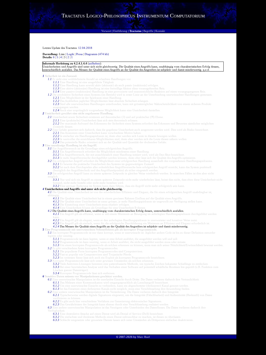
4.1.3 (56, 204)
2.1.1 (56, 120)
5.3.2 (56, 263)
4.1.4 (56, 207)
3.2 (50, 160)
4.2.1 (56, 213)
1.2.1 (56, 97)
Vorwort (106, 30)
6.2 (50, 291)
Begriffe (148, 30)
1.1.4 (56, 91)
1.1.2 (56, 85)
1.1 (50, 79)
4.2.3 (56, 223)
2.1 (50, 117)
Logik (70, 54)
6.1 (50, 279)
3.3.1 (56, 179)
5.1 (50, 232)
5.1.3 (56, 245)
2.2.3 (56, 139)
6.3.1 (56, 313)
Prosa (79, 54)
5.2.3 (56, 257)
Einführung (120, 30)
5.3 (50, 260)
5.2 (50, 248)
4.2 (50, 210)
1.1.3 (56, 88)
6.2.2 (56, 301)
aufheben (94, 63)
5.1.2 (56, 242)
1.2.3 (56, 104)
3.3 (50, 173)
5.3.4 (56, 273)
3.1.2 (56, 154)
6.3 (50, 307)
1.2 (50, 94)
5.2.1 (56, 251)
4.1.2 (56, 201)
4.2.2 (56, 220)
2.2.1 (56, 132)
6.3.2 (56, 316)
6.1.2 (56, 285)
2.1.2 (56, 123)
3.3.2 (56, 185)
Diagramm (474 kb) (97, 54)
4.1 (50, 192)
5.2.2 (56, 254)
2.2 (50, 129)
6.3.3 (56, 319)
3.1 (50, 148)
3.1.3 (56, 157)
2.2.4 (56, 142)
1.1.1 (56, 82)
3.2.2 (56, 167)
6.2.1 (56, 295)
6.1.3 (56, 288)
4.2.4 (56, 226)
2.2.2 (56, 135)
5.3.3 (56, 266)
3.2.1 (56, 164)
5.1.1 (56, 238)
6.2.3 (56, 304)
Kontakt (160, 30)
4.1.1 (56, 198)
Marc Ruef (143, 336)
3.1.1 (56, 151)
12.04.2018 (85, 47)
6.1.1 (56, 282)
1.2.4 (56, 110)
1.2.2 (56, 100)
